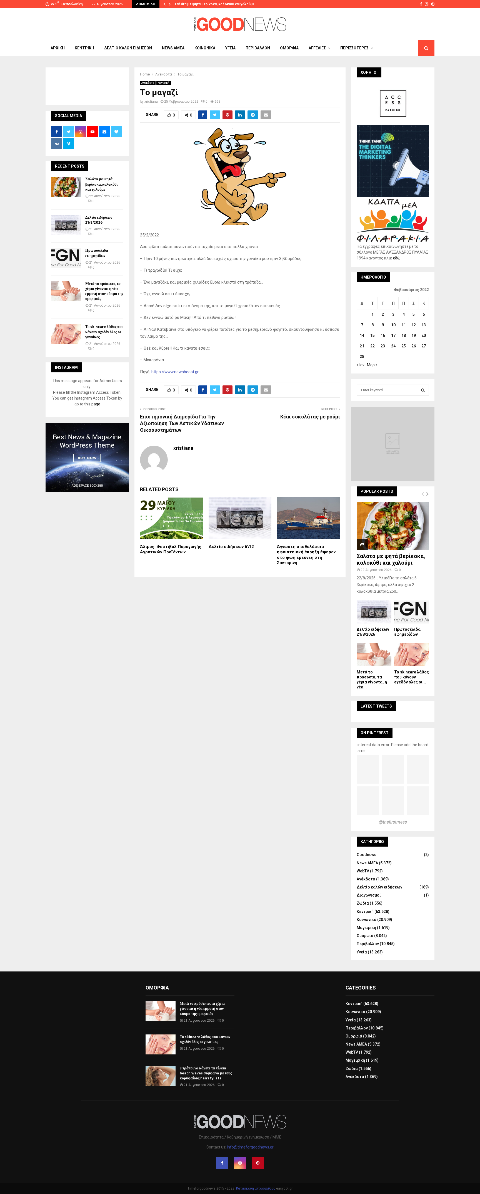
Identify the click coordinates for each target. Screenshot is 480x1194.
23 (383, 346)
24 (393, 346)
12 (413, 325)
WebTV (363, 871)
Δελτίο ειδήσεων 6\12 (231, 546)
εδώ (397, 258)
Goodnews (366, 854)
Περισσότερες (354, 48)
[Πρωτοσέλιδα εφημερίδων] (66, 258)
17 (393, 335)
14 (362, 335)
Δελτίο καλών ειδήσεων (128, 48)
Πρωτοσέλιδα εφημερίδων (96, 253)
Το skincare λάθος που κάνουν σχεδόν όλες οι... (411, 677)
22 (372, 346)
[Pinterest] (258, 1163)
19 (413, 335)
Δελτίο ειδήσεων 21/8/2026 (98, 220)
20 (423, 335)
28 (362, 356)
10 (393, 325)
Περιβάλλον (258, 48)
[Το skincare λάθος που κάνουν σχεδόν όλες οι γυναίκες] (66, 334)
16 (383, 335)
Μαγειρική (366, 927)
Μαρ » (372, 365)
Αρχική (58, 48)
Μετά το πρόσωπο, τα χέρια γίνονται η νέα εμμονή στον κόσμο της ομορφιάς (104, 291)
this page (92, 404)
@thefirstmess (393, 822)
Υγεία (230, 48)
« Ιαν (360, 365)
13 (423, 325)
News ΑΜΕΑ (173, 48)
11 (403, 325)
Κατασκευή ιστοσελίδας (255, 1188)
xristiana (151, 102)
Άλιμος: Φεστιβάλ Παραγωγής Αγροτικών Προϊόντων (170, 549)
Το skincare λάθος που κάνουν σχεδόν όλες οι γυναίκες (104, 332)
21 (362, 346)
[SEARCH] (423, 390)
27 (423, 346)
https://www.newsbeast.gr (175, 371)
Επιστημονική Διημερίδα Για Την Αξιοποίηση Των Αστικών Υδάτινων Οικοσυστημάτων (182, 423)
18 (403, 335)
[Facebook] (222, 1163)
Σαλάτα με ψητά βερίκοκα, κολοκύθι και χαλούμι (214, 4)
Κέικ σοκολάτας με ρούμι (310, 417)
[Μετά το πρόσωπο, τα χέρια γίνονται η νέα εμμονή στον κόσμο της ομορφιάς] (66, 291)
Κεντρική (84, 48)
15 (372, 335)
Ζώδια (363, 903)
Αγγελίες (317, 48)
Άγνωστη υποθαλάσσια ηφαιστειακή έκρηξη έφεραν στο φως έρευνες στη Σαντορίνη (306, 555)
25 (403, 346)
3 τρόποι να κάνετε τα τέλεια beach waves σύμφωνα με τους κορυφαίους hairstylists (206, 1073)
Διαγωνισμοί (369, 895)
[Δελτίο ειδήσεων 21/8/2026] (66, 225)
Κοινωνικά (204, 48)
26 (413, 346)
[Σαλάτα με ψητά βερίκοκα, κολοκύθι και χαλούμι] (66, 187)
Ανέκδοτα (147, 82)
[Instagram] (240, 1163)
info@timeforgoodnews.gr (250, 1147)
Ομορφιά (289, 48)
